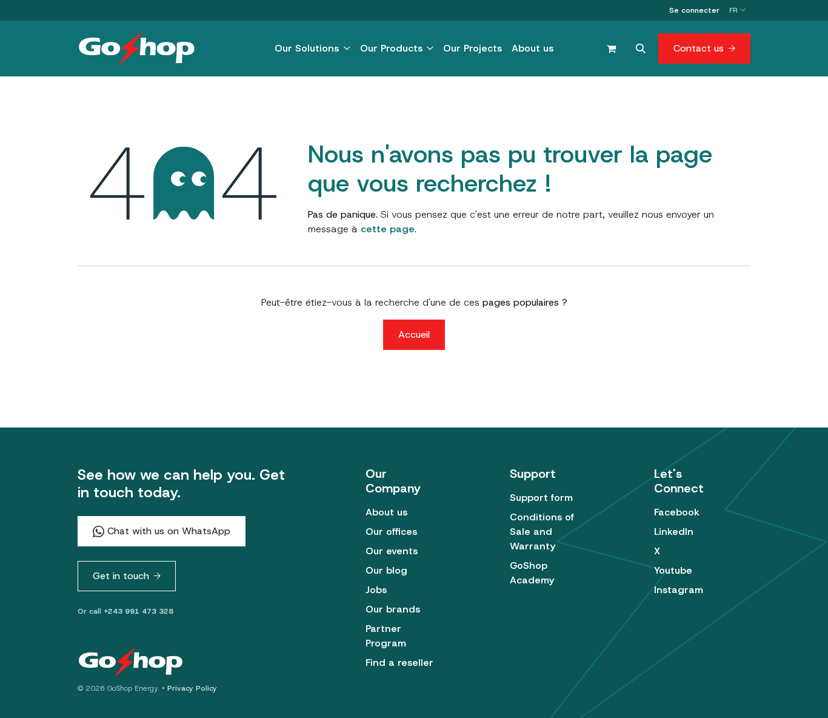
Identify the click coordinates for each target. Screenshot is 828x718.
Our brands (393, 609)
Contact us (698, 48)
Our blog (386, 570)
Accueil (414, 334)
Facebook (676, 512)
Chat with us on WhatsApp (167, 531)
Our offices (391, 531)
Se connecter (694, 10)
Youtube (673, 570)
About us (386, 512)
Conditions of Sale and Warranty (542, 531)
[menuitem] (312, 48)
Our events (392, 551)
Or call (125, 611)
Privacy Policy (192, 688)
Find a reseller (399, 662)
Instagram (678, 589)
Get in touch (121, 575)
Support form (541, 497)
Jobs (376, 589)
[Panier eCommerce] (611, 48)
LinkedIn (673, 531)
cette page (388, 229)
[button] (640, 48)
